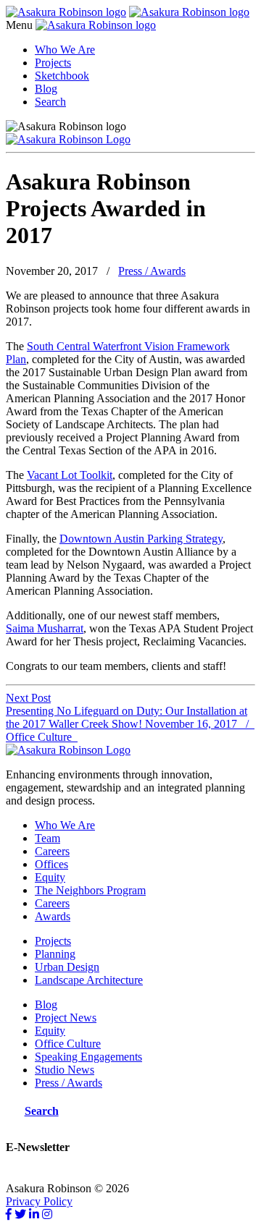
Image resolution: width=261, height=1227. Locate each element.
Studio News (64, 1069)
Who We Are (65, 49)
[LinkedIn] (34, 1214)
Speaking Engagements (88, 1056)
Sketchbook (62, 75)
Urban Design (67, 967)
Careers (52, 851)
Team (47, 838)
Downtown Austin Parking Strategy (141, 538)
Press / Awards (152, 271)
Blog (46, 88)
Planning (55, 954)
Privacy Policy (39, 1201)
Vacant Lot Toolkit (69, 475)
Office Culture (68, 1043)
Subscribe (28, 1175)
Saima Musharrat (44, 628)
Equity (50, 877)
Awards (52, 916)
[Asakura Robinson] (68, 750)
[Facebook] (9, 1214)
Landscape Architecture (89, 980)
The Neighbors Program (90, 890)
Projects (53, 62)
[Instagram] (47, 1214)
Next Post (28, 698)
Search (50, 101)
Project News (65, 1017)
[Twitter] (20, 1214)
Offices (51, 864)
